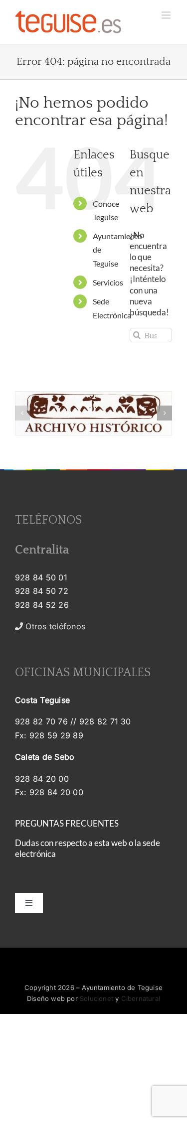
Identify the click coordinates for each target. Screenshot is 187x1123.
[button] (22, 413)
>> (61, 626)
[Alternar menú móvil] (167, 15)
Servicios (108, 282)
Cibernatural (140, 998)
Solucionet (96, 998)
